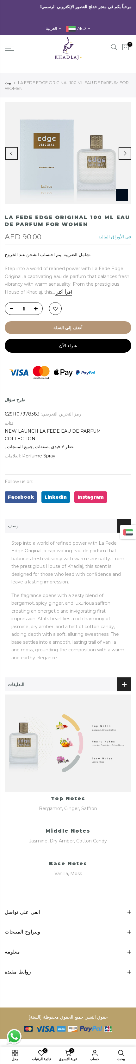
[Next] (125, 153)
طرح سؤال (15, 399)
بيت (8, 82)
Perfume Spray (38, 456)
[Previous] (11, 153)
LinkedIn (56, 497)
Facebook (21, 497)
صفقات (42, 446)
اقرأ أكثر (63, 292)
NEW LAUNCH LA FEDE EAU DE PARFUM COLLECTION (53, 435)
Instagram (90, 497)
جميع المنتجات (20, 446)
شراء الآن (68, 346)
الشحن (32, 254)
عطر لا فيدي (62, 446)
